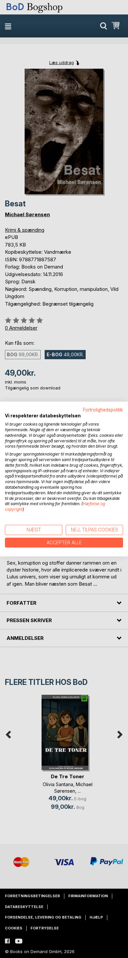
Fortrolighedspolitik (103, 409)
